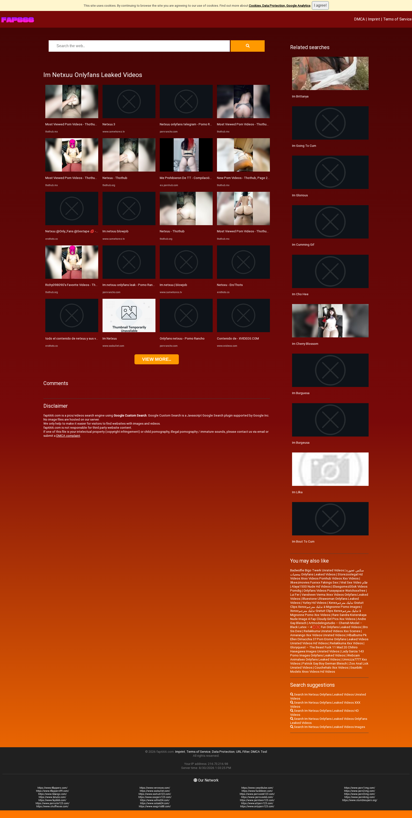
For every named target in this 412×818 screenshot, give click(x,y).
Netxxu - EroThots (230, 285)
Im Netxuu (110, 338)
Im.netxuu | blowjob (173, 285)
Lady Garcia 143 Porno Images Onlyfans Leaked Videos (327, 653)
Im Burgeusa (300, 443)
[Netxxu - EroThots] (243, 278)
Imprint (374, 19)
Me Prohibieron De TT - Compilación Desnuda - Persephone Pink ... (207, 178)
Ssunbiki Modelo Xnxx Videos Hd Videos (326, 670)
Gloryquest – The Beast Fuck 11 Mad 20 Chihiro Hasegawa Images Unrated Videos (324, 649)
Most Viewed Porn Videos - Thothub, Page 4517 (251, 124)
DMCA (359, 19)
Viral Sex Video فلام (353, 582)
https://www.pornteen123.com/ (257, 800)
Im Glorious (300, 195)
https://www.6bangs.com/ (52, 794)
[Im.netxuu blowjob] (129, 224)
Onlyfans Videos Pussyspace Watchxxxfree (334, 591)
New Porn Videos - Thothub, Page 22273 (245, 178)
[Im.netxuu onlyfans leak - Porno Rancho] (129, 278)
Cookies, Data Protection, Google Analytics (279, 6)
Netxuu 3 (109, 124)
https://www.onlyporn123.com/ (257, 806)
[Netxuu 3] (129, 117)
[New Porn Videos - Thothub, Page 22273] (243, 170)
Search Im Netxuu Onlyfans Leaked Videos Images (329, 727)
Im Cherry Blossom (305, 344)
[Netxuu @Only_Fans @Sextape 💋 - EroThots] (71, 224)
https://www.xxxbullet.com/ (155, 791)
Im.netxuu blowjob (116, 231)
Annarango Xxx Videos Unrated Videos (317, 635)
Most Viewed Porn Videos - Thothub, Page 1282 (79, 124)
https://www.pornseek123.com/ (257, 794)
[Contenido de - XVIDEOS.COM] (243, 331)
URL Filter (242, 752)
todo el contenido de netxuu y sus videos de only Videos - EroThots (93, 338)
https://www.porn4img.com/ (359, 797)
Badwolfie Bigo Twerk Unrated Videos (317, 570)
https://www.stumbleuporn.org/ (359, 800)
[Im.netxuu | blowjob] (186, 278)
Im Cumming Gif (303, 245)
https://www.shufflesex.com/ (52, 806)
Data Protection (223, 752)
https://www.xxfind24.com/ (155, 800)
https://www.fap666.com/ (52, 800)
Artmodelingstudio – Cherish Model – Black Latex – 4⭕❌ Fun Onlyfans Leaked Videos (326, 625)
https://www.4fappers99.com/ (52, 791)
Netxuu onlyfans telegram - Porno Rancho (189, 124)
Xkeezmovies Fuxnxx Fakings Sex (314, 582)
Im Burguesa (300, 393)
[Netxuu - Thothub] (129, 170)
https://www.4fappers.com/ (52, 787)
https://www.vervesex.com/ (154, 787)
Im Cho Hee (300, 294)
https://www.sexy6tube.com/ (257, 787)
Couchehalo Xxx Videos (331, 668)
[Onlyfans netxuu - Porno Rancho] (186, 331)
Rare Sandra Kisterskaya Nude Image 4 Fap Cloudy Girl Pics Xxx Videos (328, 617)
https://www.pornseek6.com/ (257, 797)
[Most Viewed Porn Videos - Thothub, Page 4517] (243, 117)
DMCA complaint (68, 436)
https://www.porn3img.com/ (359, 794)
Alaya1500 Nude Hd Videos (311, 586)
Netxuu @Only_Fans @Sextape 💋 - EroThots (77, 231)
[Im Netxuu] (129, 331)
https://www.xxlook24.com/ (155, 803)
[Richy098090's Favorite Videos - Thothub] (71, 278)
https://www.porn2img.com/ (359, 791)
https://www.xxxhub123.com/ (155, 794)
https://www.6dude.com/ (52, 797)
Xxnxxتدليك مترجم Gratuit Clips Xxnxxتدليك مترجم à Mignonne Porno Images (327, 605)
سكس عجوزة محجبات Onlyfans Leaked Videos (327, 572)
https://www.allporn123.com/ (257, 803)
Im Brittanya (300, 96)
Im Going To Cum (304, 146)
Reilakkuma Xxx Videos (346, 643)
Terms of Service (397, 19)
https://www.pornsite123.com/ (52, 803)
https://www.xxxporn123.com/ (154, 797)
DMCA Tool (259, 752)
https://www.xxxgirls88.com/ (155, 806)
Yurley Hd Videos (314, 603)
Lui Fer (294, 595)
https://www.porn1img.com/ (359, 787)
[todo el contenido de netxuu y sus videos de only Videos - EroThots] (71, 331)
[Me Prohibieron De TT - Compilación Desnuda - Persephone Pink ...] (186, 170)
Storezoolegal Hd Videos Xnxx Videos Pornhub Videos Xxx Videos (326, 576)
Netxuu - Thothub (115, 178)
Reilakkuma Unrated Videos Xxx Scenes (332, 631)
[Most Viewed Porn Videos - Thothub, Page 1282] (71, 117)
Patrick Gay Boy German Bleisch (324, 663)
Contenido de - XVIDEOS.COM (238, 338)
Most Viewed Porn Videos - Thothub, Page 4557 (79, 178)
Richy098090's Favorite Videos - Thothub (74, 285)
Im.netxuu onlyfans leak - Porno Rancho (130, 285)
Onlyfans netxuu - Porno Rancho (182, 338)
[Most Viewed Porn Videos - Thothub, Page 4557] (71, 170)
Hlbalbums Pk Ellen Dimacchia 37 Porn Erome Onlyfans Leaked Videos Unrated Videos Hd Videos (329, 639)
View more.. (156, 359)
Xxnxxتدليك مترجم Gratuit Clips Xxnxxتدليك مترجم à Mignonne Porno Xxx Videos (325, 613)
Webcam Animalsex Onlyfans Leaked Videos (325, 657)
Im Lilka (297, 492)
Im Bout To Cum (303, 541)
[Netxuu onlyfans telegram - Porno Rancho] (186, 117)
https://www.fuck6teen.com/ (257, 791)
